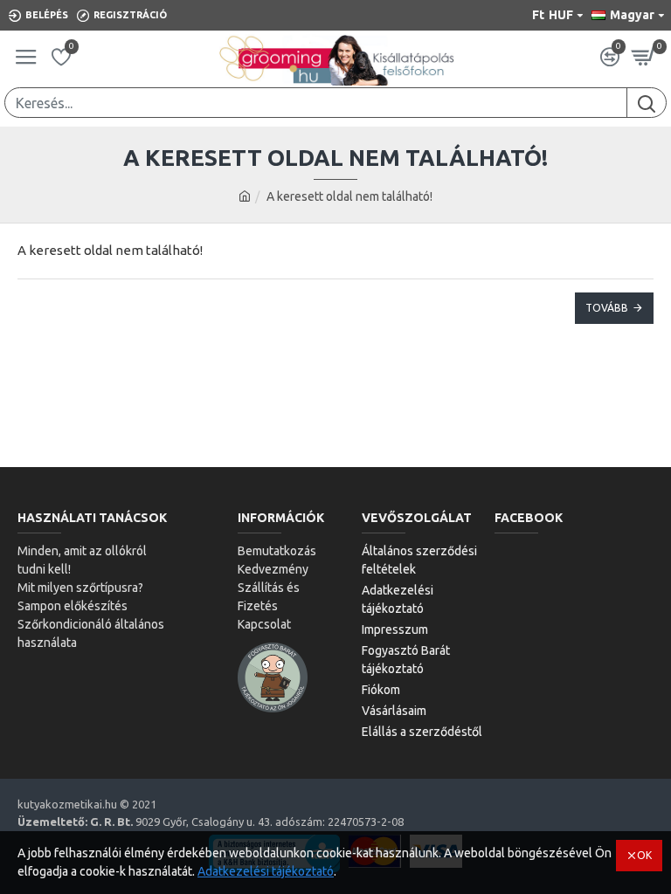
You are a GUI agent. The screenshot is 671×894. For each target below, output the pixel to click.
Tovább (606, 307)
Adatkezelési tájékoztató (265, 871)
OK (644, 855)
